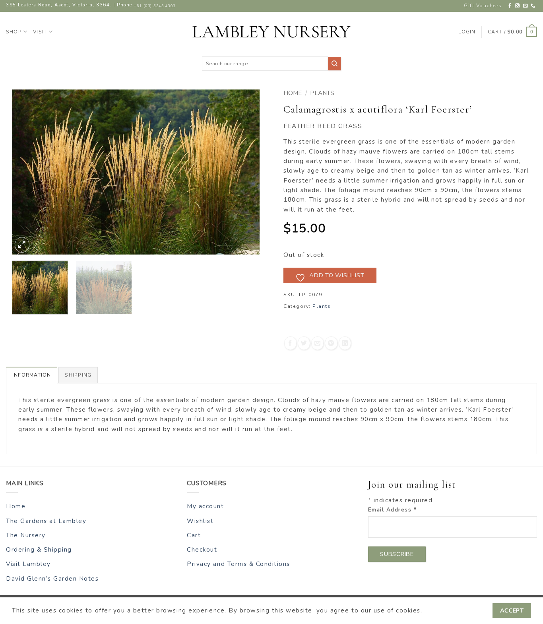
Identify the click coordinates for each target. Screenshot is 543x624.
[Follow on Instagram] (517, 6)
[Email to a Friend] (317, 343)
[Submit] (334, 63)
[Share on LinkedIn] (345, 343)
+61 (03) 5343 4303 (154, 6)
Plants (322, 93)
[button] (512, 32)
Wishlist (200, 521)
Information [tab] (31, 375)
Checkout (202, 550)
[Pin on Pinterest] (331, 343)
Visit (40, 32)
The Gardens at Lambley (46, 521)
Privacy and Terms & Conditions (238, 564)
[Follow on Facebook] (510, 6)
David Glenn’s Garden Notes (52, 579)
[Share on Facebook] (290, 343)
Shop (14, 32)
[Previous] (27, 172)
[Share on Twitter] (304, 343)
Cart (194, 535)
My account (205, 506)
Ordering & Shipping (39, 550)
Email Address (392, 509)
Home (292, 93)
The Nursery (26, 535)
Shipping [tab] (78, 375)
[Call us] (533, 6)
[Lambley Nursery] (271, 31)
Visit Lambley (28, 564)
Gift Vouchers (483, 5)
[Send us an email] (525, 6)
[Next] (244, 172)
